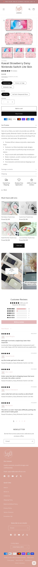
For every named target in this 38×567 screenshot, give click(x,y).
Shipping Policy (8, 500)
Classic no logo (20, 83)
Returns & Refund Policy (11, 504)
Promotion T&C (8, 516)
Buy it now (19, 114)
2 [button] (16, 421)
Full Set (5, 94)
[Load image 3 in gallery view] (30, 52)
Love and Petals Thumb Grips (27, 237)
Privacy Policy (8, 508)
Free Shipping (4, 76)
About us (6, 491)
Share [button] (5, 190)
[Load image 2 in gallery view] (19, 52)
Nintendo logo (7, 87)
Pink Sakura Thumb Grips (8, 217)
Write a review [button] (19, 322)
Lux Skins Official (12, 557)
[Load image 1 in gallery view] (7, 52)
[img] (5, 334)
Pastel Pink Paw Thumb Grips (8, 237)
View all (19, 245)
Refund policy (30, 557)
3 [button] (19, 421)
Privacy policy (10, 560)
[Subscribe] (32, 441)
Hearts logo (6, 83)
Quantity (3, 98)
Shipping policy (28, 560)
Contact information (20, 563)
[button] (4, 9)
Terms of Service (8, 512)
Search (6, 487)
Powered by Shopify (21, 557)
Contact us (7, 496)
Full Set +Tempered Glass (20, 94)
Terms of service (19, 560)
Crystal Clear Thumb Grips (26, 217)
